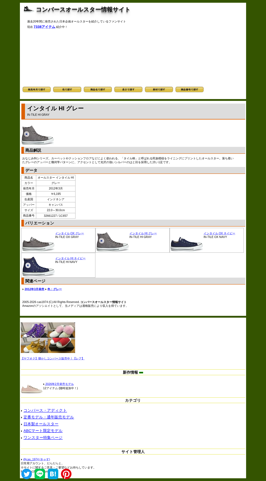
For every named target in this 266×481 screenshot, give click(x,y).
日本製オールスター (41, 424)
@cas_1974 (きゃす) (36, 459)
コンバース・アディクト (45, 410)
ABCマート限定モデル (43, 430)
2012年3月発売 (34, 289)
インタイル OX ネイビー (219, 233)
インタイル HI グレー (143, 233)
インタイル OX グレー (69, 233)
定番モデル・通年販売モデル (49, 417)
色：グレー (54, 289)
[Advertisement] (133, 57)
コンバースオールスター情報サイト (83, 9)
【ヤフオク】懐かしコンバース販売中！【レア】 (53, 358)
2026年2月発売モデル (59, 384)
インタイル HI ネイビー (70, 258)
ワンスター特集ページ (43, 437)
